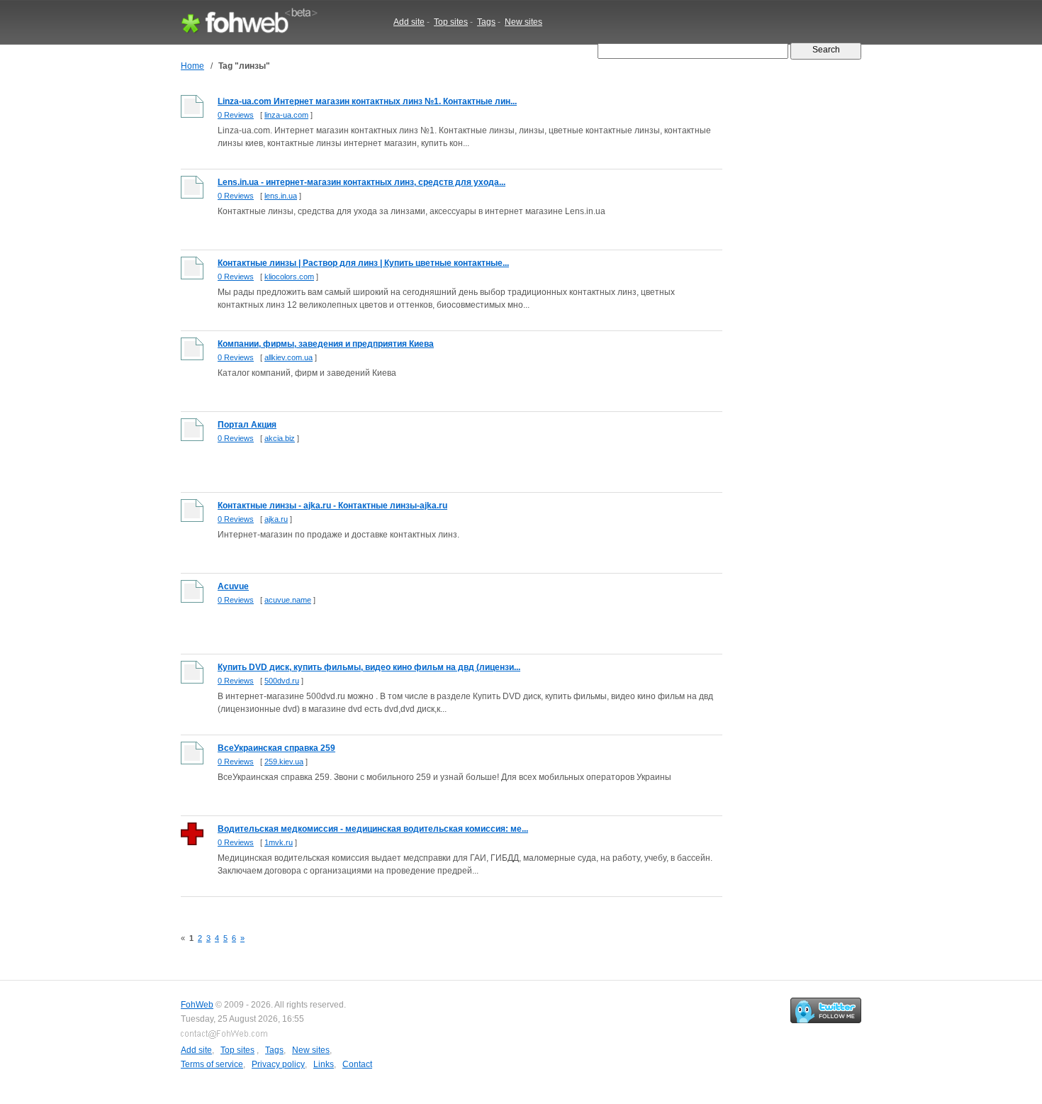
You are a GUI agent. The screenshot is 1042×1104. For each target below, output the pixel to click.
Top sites (451, 22)
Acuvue (233, 586)
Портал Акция (247, 425)
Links (323, 1064)
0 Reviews (236, 115)
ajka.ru (276, 519)
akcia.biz (279, 438)
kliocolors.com (289, 276)
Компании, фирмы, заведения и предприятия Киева (326, 344)
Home (192, 66)
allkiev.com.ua (288, 357)
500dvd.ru (281, 680)
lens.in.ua (280, 195)
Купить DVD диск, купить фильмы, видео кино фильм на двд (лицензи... (369, 667)
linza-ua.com (286, 115)
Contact (357, 1064)
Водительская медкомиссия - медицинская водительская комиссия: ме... (373, 829)
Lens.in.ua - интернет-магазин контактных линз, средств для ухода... (361, 182)
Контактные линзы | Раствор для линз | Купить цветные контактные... (363, 263)
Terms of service (212, 1064)
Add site (409, 22)
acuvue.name (287, 600)
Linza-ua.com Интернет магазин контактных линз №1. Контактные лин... (367, 101)
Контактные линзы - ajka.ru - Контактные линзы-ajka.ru (332, 506)
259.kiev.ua (283, 761)
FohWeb (197, 1005)
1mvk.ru (278, 842)
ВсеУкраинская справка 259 (276, 748)
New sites (523, 22)
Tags (486, 22)
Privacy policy (278, 1064)
